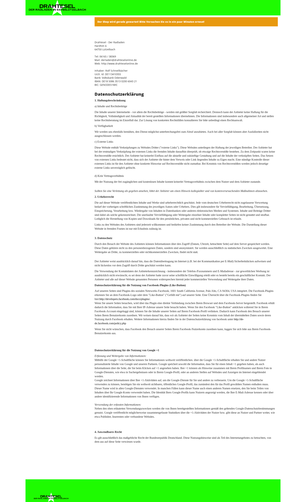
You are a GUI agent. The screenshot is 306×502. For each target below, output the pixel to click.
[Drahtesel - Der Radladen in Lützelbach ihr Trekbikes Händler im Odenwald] (57, 7)
